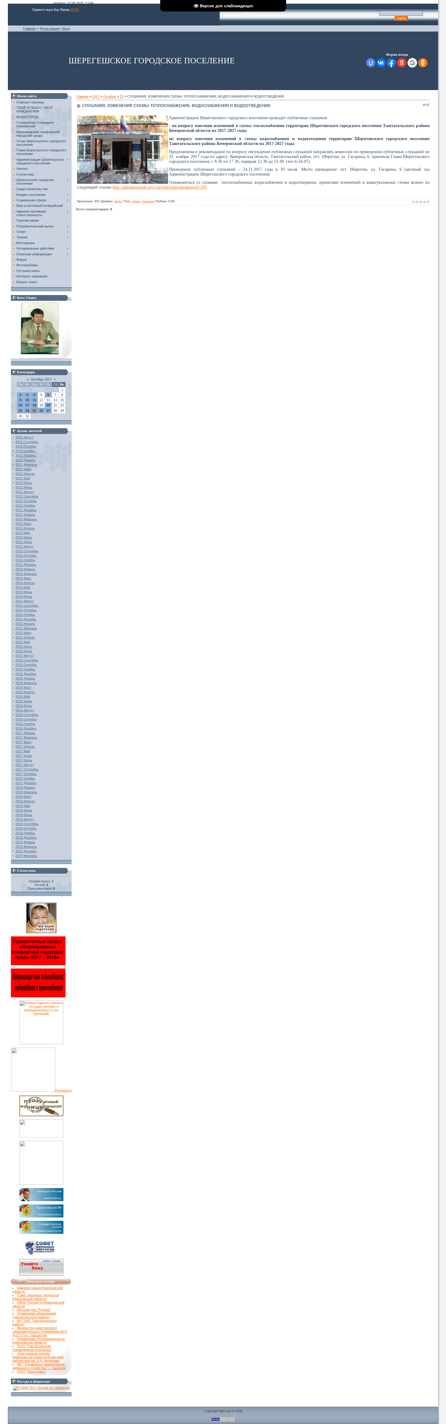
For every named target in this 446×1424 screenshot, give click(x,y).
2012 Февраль (26, 464)
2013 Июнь (23, 537)
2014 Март (23, 578)
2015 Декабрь (25, 674)
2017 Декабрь (25, 783)
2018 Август (24, 819)
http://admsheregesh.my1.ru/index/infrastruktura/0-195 (160, 187)
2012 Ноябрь (25, 505)
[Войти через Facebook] (391, 62)
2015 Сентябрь (27, 660)
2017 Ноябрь (25, 778)
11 (34, 400)
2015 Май (22, 642)
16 (20, 405)
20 (48, 405)
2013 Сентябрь (27, 551)
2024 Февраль (26, 856)
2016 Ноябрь (25, 724)
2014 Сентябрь (27, 605)
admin (118, 201)
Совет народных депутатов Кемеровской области (35, 1297)
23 (20, 410)
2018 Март (23, 796)
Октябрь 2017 (41, 379)
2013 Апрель (25, 528)
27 (48, 410)
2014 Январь (25, 569)
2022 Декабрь (25, 851)
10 (27, 400)
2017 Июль (23, 760)
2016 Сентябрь (27, 715)
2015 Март (23, 633)
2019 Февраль (26, 846)
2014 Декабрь (25, 619)
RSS (75, 10)
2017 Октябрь (26, 774)
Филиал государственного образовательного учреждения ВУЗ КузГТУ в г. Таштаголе (39, 1331)
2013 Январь (25, 514)
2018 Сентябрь (27, 824)
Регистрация (49, 28)
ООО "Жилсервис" (31, 1371)
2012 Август (24, 492)
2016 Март (23, 687)
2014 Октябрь (26, 610)
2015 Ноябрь (25, 669)
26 (41, 410)
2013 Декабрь (25, 564)
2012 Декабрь (25, 510)
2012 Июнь (23, 483)
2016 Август (24, 710)
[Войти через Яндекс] (401, 62)
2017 (96, 96)
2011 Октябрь (25, 446)
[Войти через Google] (412, 63)
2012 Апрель (25, 473)
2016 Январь (25, 678)
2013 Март (23, 524)
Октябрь (109, 96)
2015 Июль (23, 651)
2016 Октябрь (26, 719)
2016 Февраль (26, 683)
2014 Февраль (26, 574)
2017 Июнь (23, 755)
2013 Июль (23, 542)
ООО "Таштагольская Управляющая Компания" (32, 1348)
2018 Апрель (25, 801)
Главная (29, 28)
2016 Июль (23, 705)
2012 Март (23, 469)
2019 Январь (25, 842)
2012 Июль (23, 487)
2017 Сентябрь (27, 769)
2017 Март (23, 742)
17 (27, 405)
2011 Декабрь (25, 455)
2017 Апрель (25, 746)
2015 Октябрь (26, 665)
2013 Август (24, 546)
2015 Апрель (25, 637)
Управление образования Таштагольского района (34, 1315)
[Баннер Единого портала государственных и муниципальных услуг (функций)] (41, 1043)
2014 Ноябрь (25, 614)
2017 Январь (25, 733)
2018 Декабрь (25, 837)
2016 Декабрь (25, 728)
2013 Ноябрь (25, 560)
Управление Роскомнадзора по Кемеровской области (38, 1340)
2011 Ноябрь (25, 451)
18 (34, 405)
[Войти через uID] (370, 62)
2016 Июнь (23, 701)
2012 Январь (25, 460)
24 (27, 410)
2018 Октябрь (26, 828)
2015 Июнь (23, 646)
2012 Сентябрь (27, 496)
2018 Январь (25, 787)
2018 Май (22, 806)
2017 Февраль (26, 737)
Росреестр (63, 1090)
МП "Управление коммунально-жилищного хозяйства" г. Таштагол (39, 1366)
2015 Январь (25, 624)
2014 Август (24, 601)
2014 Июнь (23, 592)
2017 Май (22, 751)
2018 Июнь (23, 810)
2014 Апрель (25, 583)
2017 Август (24, 765)
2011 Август (24, 437)
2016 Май (22, 696)
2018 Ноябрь (25, 833)
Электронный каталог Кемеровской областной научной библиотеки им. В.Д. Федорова (37, 1357)
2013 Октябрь (26, 555)
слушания (147, 201)
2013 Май (22, 533)
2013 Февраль (26, 519)
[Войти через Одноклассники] (422, 62)
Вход (66, 28)
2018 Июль (23, 815)
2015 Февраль (26, 628)
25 (34, 410)
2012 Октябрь (26, 501)
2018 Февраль (26, 792)
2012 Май (22, 478)
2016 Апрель (25, 692)
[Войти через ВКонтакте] (381, 62)
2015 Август (24, 655)
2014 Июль (23, 596)
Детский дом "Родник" (34, 1309)
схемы (135, 201)
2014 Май (22, 587)
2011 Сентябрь (26, 442)
